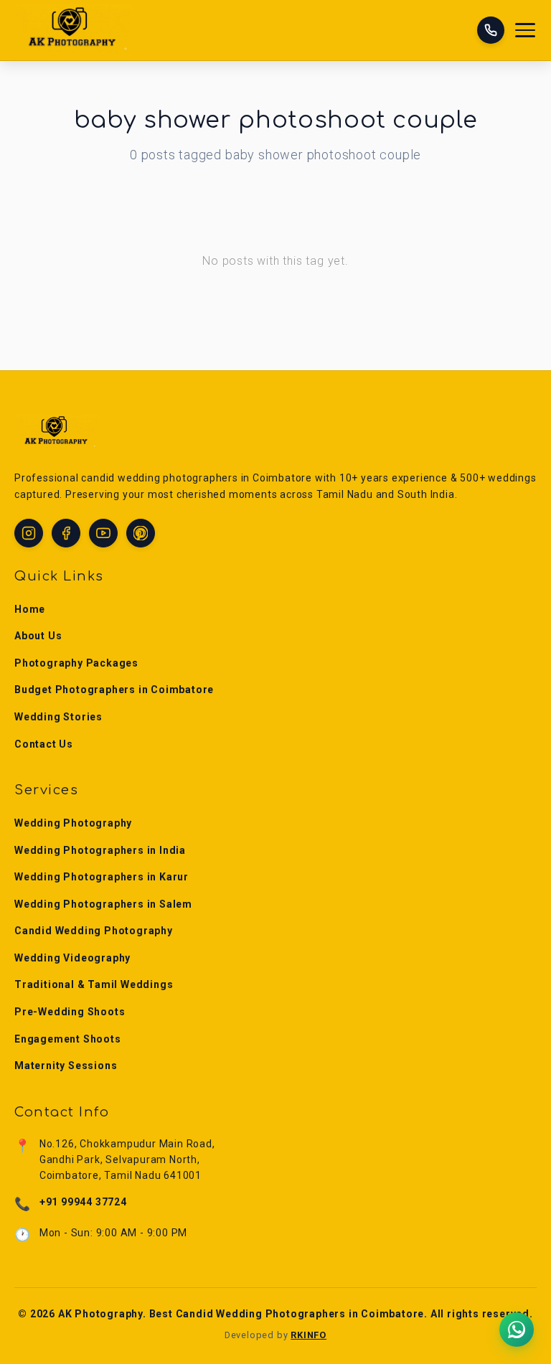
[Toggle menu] (526, 30)
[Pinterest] (140, 533)
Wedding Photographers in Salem (103, 904)
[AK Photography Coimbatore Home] (73, 30)
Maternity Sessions (65, 1065)
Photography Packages (76, 663)
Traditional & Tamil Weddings (93, 984)
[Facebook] (66, 533)
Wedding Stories (58, 717)
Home (29, 609)
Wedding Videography (72, 958)
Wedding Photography (73, 823)
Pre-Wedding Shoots (69, 1011)
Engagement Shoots (67, 1039)
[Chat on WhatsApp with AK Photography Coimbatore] (516, 1329)
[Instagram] (28, 533)
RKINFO (308, 1335)
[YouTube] (103, 533)
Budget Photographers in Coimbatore (114, 689)
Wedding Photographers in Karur (101, 877)
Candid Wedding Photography (93, 930)
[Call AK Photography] (490, 30)
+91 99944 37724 (83, 1202)
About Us (38, 635)
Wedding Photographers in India (100, 850)
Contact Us (43, 744)
